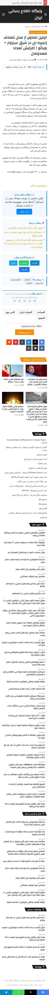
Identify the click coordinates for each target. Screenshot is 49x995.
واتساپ (24, 263)
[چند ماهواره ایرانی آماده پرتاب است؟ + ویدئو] (12, 371)
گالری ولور (43, 508)
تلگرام (34, 263)
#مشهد (29, 283)
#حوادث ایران (15, 280)
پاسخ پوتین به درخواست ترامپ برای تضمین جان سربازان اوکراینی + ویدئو (37, 381)
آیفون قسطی (42, 454)
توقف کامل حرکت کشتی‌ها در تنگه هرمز (27, 3)
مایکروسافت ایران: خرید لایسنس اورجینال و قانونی (27, 513)
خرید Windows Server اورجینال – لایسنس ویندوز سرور (26, 472)
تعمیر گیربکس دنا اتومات (37, 468)
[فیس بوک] (42, 342)
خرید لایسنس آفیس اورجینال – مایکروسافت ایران (28, 486)
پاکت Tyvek (42, 463)
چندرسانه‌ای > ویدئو (32, 26)
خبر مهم (9, 312)
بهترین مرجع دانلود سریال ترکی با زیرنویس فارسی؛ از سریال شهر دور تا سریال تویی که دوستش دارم (23, 243)
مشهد (40, 318)
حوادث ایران (25, 312)
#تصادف (27, 280)
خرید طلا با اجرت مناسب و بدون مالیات (32, 481)
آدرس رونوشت (24, 332)
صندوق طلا (43, 499)
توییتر (13, 263)
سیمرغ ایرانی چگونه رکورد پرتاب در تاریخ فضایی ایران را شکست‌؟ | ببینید (12, 409)
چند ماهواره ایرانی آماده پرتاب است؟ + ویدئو (13, 380)
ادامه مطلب (24, 211)
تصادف (40, 312)
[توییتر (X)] (35, 342)
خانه (43, 26)
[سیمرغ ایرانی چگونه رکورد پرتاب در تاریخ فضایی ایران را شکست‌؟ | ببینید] (12, 398)
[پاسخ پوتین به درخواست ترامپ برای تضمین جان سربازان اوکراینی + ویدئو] (36, 371)
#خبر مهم (39, 283)
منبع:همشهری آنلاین (38, 185)
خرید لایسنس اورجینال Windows (34, 490)
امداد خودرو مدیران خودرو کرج (35, 459)
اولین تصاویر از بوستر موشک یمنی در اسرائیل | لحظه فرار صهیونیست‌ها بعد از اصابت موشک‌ (24, 202)
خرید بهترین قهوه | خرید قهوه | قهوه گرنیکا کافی (28, 477)
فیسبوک (24, 269)
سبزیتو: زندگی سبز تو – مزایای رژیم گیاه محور (29, 495)
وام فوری (43, 517)
